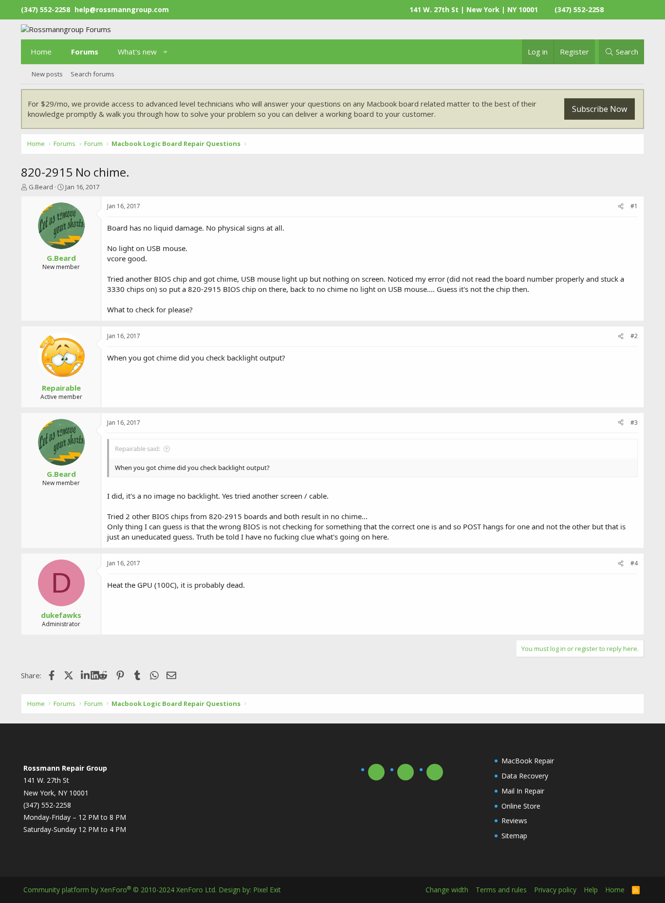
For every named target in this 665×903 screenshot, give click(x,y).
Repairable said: (137, 448)
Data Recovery (524, 775)
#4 (634, 563)
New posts (47, 74)
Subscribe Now (599, 109)
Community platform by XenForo (120, 889)
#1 (634, 206)
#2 (634, 336)
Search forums (92, 74)
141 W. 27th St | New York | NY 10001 (473, 9)
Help (591, 889)
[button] (165, 51)
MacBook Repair (527, 760)
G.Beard (41, 186)
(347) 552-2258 (579, 9)
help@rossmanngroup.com (121, 9)
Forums (84, 51)
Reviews (514, 820)
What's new (137, 51)
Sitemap (514, 835)
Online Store (520, 806)
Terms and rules (501, 889)
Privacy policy (555, 889)
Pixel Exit (267, 889)
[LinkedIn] (85, 675)
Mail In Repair (522, 790)
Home (41, 51)
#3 (634, 422)
